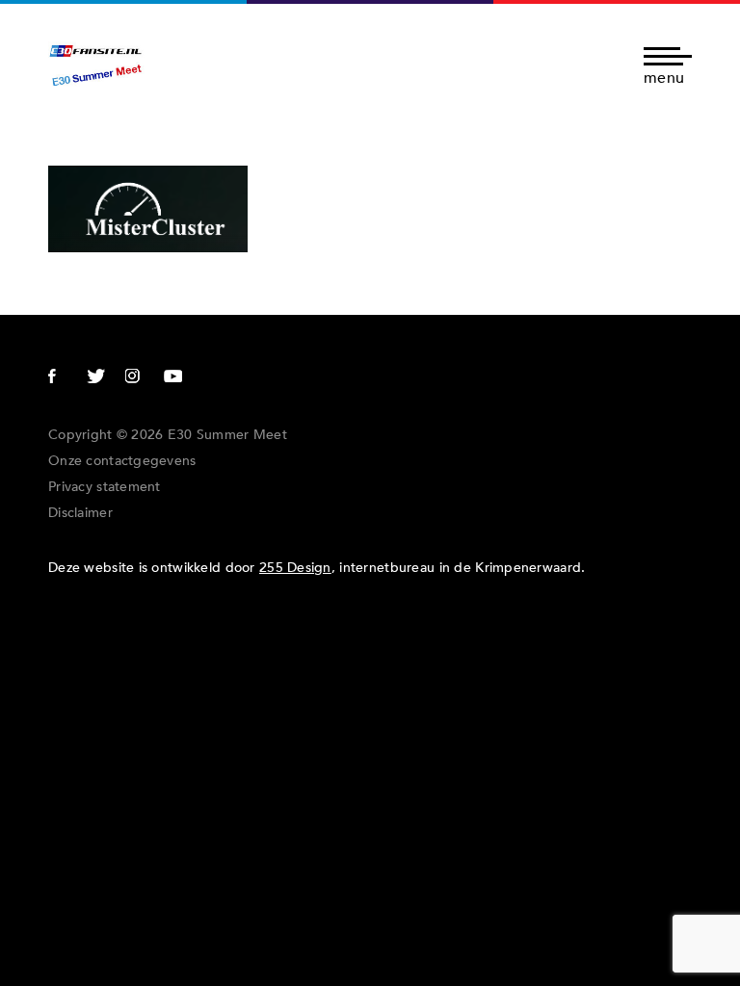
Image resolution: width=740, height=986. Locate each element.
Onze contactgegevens (122, 461)
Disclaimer (80, 513)
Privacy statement (104, 487)
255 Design (295, 567)
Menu (664, 76)
